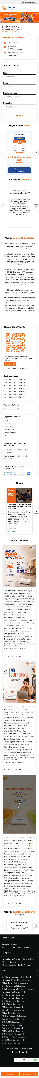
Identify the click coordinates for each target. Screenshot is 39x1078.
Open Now (11, 56)
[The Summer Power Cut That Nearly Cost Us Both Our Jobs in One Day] (19, 495)
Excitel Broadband (19, 922)
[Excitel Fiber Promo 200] (19, 152)
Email (5, 83)
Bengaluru (8, 458)
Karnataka (8, 452)
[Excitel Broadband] (8, 8)
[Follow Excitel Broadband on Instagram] (19, 1052)
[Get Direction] (29, 475)
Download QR (10, 364)
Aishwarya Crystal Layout (11, 947)
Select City (8, 103)
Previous (3, 153)
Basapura (27, 947)
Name (6, 73)
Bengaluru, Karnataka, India (15, 475)
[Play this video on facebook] (19, 804)
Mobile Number (10, 93)
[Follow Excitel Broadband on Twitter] (16, 1052)
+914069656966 (20, 170)
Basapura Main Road (9, 944)
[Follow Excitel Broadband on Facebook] (12, 1052)
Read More (12, 531)
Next (36, 153)
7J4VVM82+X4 (9, 473)
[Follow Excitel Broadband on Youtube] (23, 1052)
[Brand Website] (26, 1052)
